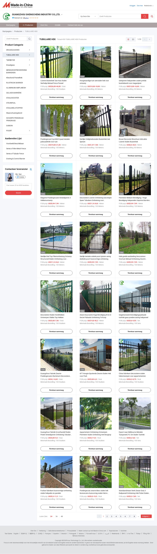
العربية (107, 533)
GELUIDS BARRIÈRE (13, 93)
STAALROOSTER (12, 98)
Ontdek (57, 25)
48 (62, 516)
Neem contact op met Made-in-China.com (92, 531)
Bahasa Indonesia (79, 536)
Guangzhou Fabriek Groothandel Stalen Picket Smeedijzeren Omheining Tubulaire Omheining (56, 434)
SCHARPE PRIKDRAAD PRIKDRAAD (15, 119)
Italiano (81, 533)
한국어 (100, 533)
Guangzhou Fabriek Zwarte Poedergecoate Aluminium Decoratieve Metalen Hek (55, 376)
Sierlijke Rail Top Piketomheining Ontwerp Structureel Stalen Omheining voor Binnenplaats (56, 259)
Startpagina (10, 25)
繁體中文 (32, 533)
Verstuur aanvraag (56, 97)
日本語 (40, 533)
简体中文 (24, 533)
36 (57, 516)
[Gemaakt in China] (18, 5)
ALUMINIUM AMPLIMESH (16, 88)
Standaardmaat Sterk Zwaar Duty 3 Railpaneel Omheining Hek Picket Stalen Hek (134, 493)
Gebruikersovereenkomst (56, 531)
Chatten (21, 177)
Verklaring (42, 531)
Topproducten (113, 531)
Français (48, 533)
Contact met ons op (75, 25)
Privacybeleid (71, 531)
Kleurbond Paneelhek (14, 77)
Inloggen (132, 6)
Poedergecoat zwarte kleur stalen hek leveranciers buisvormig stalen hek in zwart (94, 493)
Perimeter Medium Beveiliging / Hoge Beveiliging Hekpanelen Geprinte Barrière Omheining (134, 200)
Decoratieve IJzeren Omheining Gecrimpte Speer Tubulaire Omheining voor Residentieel (95, 200)
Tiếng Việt (146, 533)
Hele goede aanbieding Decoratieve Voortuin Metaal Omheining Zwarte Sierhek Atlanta (132, 259)
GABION (9, 125)
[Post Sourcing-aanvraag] (152, 16)
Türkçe (138, 533)
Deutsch (64, 533)
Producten (29, 25)
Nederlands (115, 533)
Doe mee (140, 6)
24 (51, 516)
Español (56, 533)
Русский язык (91, 533)
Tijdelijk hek (10, 60)
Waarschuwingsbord (14, 113)
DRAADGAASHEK (13, 50)
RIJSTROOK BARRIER (14, 82)
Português (72, 533)
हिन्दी (123, 533)
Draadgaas (10, 65)
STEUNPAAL (11, 103)
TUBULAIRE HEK (12, 55)
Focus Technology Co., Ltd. (75, 540)
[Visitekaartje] (31, 169)
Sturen (18, 193)
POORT (9, 130)
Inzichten (124, 531)
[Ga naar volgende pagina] (149, 39)
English (16, 533)
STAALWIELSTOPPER (14, 108)
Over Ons (43, 25)
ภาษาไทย (130, 533)
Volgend (145, 516)
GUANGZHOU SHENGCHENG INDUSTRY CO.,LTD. (36, 14)
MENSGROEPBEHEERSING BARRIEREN (16, 71)
